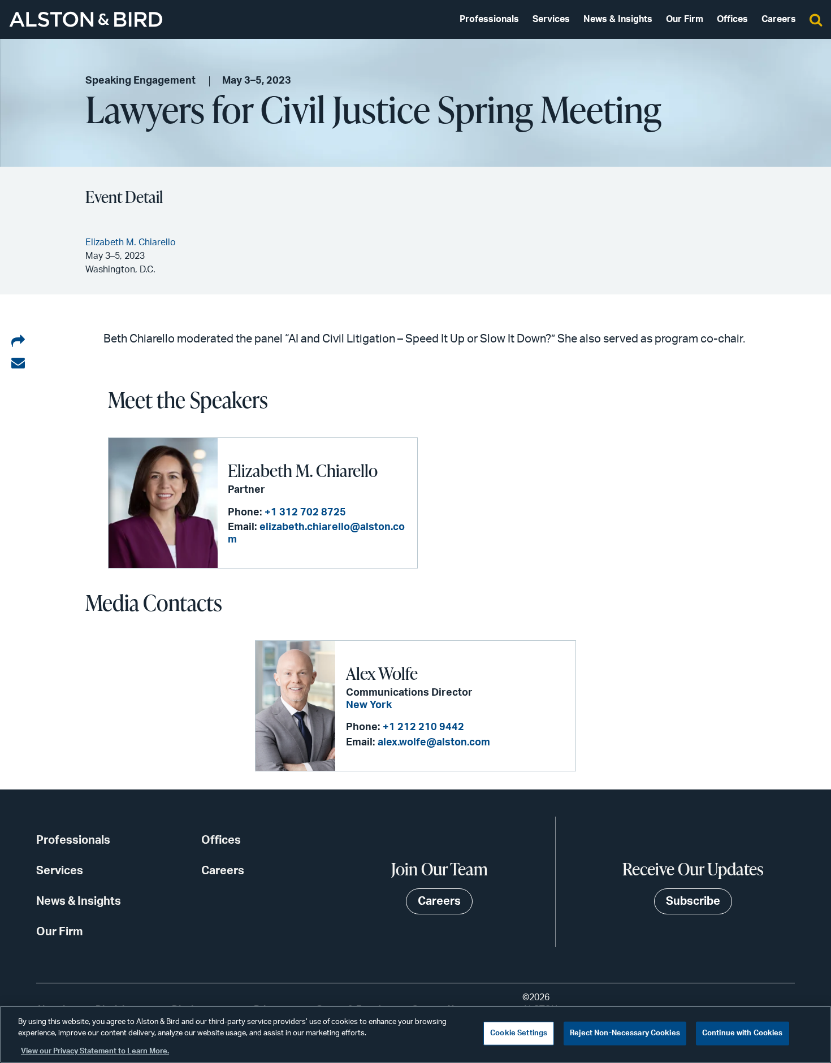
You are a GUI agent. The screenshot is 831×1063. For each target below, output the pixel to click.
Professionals (489, 19)
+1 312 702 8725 (305, 512)
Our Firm (684, 19)
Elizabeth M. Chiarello (303, 470)
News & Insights (617, 19)
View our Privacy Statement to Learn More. (95, 1051)
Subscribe (693, 901)
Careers (778, 19)
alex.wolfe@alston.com (434, 742)
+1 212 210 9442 (423, 727)
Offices (732, 19)
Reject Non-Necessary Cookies (625, 1033)
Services (551, 19)
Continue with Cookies (742, 1033)
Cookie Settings (518, 1033)
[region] (415, 1034)
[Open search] (816, 19)
